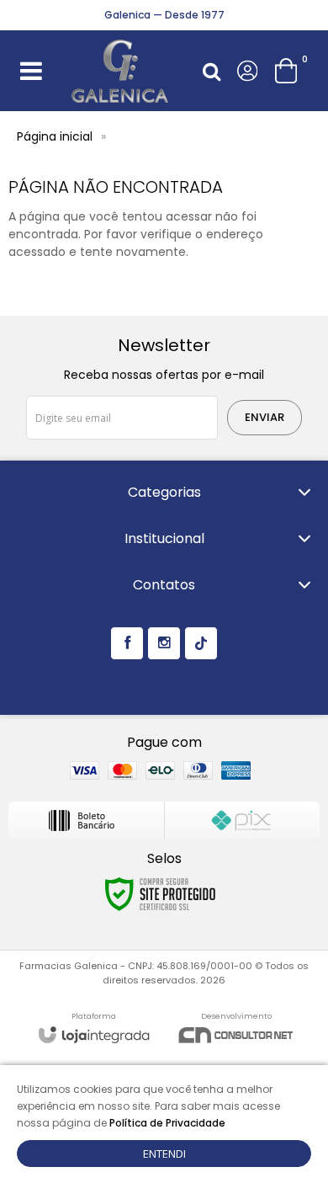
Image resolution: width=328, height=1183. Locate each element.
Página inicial (55, 136)
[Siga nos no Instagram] (164, 643)
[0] (287, 70)
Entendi (164, 1153)
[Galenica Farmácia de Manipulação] (120, 71)
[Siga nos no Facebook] (127, 643)
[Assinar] (264, 417)
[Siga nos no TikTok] (201, 643)
